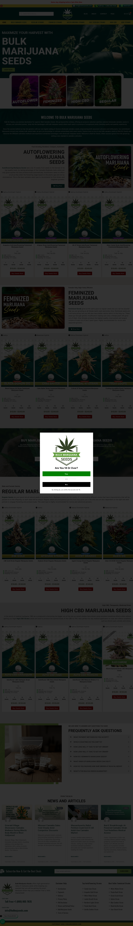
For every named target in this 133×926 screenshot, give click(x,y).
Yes (66, 474)
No (66, 485)
